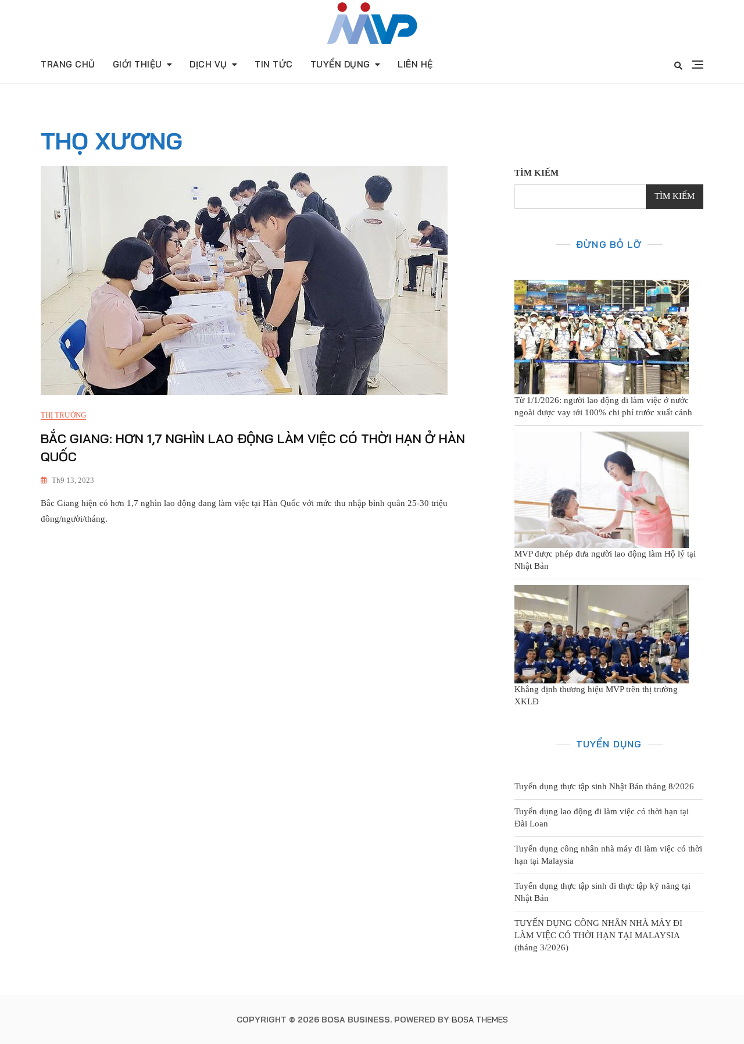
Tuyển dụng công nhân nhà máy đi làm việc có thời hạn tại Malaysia (608, 854)
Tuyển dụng (340, 64)
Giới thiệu (137, 64)
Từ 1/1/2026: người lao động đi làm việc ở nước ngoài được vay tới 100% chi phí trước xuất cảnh (603, 406)
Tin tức (274, 64)
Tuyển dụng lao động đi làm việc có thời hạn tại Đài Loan (601, 817)
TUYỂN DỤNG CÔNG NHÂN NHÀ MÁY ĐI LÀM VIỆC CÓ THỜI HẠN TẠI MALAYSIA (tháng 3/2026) (598, 935)
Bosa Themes (480, 1019)
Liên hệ (415, 64)
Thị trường (63, 415)
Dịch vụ (208, 64)
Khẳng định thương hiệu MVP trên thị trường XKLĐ (596, 695)
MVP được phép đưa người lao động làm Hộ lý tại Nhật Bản (605, 560)
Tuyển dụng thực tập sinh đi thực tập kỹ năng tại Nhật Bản (602, 892)
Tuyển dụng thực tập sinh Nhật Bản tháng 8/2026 (604, 786)
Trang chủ (68, 64)
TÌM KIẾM (536, 172)
